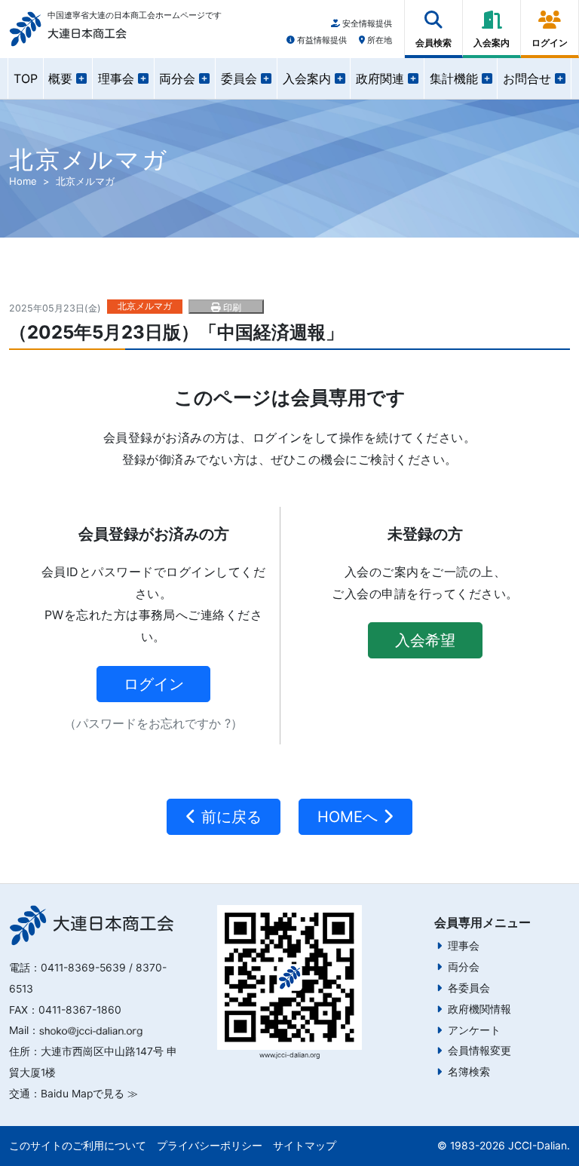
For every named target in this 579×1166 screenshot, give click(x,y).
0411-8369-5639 (83, 968)
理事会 (463, 946)
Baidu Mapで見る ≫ (89, 1094)
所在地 (378, 40)
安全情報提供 (366, 24)
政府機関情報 (479, 1009)
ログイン (154, 684)
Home (23, 181)
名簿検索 (469, 1072)
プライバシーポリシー (209, 1146)
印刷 (230, 307)
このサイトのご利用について (77, 1146)
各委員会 (469, 988)
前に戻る (229, 817)
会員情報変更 (479, 1051)
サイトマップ (304, 1146)
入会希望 (425, 640)
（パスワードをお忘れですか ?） (153, 723)
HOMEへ (349, 817)
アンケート (474, 1030)
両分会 (463, 967)
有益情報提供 (321, 40)
